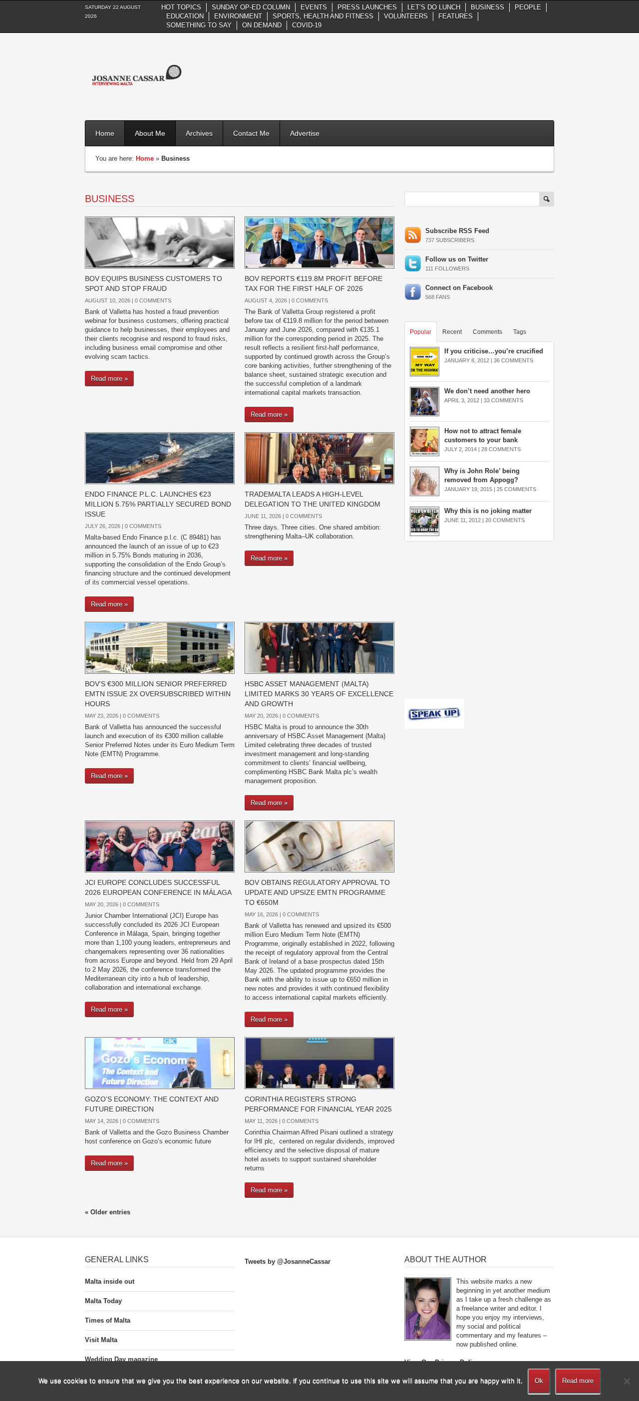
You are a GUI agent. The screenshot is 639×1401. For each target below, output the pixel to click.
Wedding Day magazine (121, 1359)
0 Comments (153, 300)
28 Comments (501, 449)
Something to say (199, 25)
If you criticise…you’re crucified (493, 351)
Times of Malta (107, 1320)
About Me (150, 133)
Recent (452, 331)
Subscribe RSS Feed (457, 231)
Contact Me (251, 133)
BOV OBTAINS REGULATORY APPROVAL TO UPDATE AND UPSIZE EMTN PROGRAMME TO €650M (317, 892)
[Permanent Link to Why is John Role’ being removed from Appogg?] (424, 481)
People (528, 7)
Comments (487, 331)
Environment (238, 16)
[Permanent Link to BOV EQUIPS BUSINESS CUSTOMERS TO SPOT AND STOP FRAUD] (160, 242)
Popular (420, 331)
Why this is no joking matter (488, 511)
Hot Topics (181, 7)
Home (104, 133)
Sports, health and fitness (323, 16)
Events (314, 7)
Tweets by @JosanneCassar (287, 1261)
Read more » (109, 378)
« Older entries (107, 1212)
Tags (519, 331)
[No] (627, 1381)
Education (185, 16)
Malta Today (103, 1301)
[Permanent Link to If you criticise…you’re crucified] (424, 361)
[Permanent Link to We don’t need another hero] (424, 401)
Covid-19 (306, 25)
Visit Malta (101, 1340)
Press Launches (367, 7)
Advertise (305, 133)
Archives (199, 133)
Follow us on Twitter (456, 259)
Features (455, 16)
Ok (539, 1381)
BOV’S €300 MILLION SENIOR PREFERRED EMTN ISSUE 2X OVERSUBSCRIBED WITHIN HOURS (158, 694)
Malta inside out (109, 1281)
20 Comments (505, 520)
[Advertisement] (372, 75)
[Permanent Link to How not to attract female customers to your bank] (424, 441)
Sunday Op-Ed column (251, 7)
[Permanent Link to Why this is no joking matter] (424, 521)
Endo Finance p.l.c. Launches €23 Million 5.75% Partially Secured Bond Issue (158, 504)
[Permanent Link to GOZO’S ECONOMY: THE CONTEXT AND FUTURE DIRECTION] (160, 1062)
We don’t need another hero (487, 391)
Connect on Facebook (459, 287)
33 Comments (503, 400)
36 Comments (513, 360)
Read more (578, 1381)
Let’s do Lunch (433, 7)
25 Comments (516, 489)
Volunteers (406, 16)
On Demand (262, 25)
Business (487, 7)
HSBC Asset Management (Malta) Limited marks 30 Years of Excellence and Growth (319, 694)
